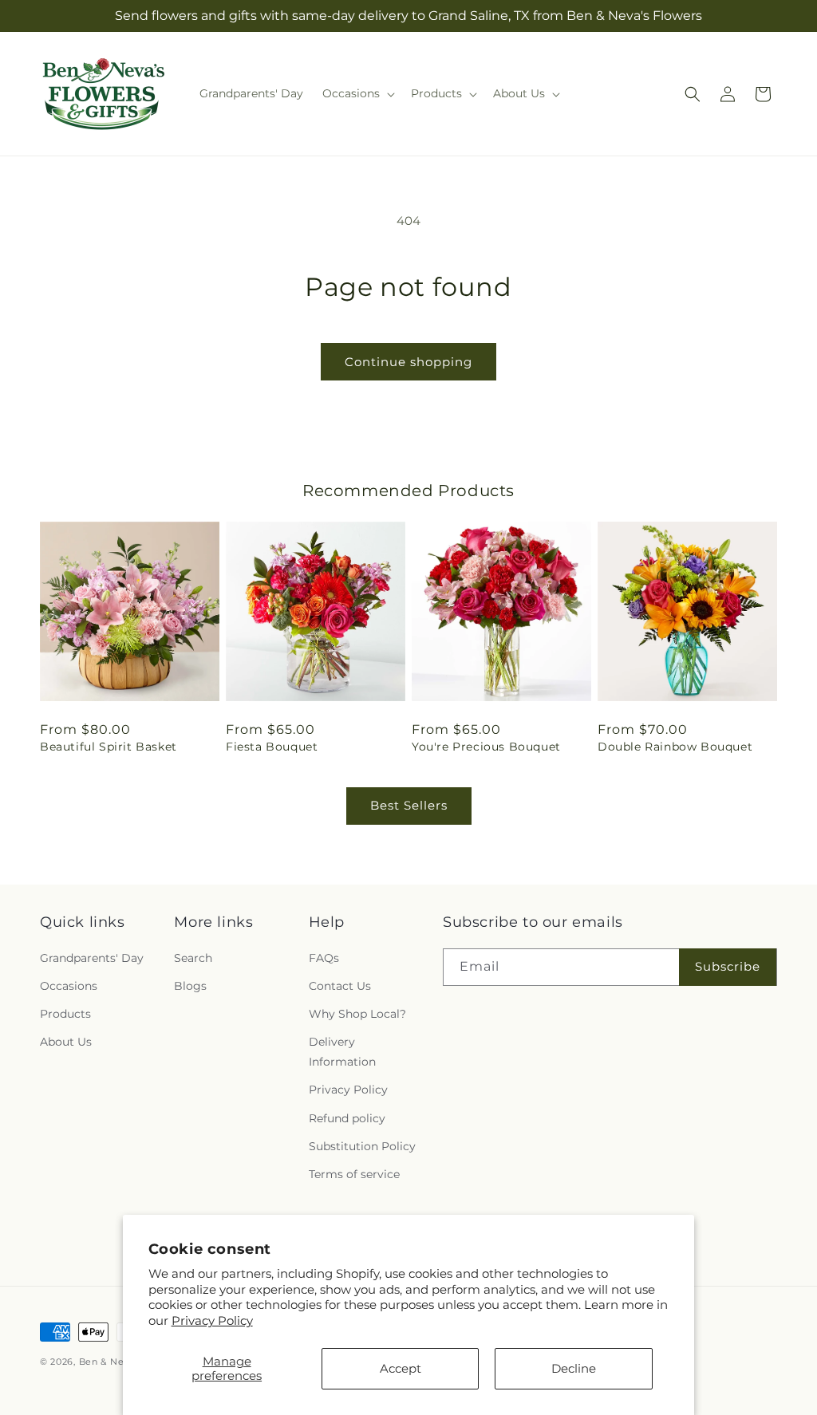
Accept (400, 1368)
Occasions (68, 986)
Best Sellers (409, 805)
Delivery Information (342, 1052)
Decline (573, 1368)
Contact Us (340, 986)
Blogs (190, 986)
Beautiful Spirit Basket (108, 746)
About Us (66, 1042)
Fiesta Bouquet (272, 746)
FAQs (324, 958)
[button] (357, 93)
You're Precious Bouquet (486, 746)
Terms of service (354, 1174)
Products (65, 1014)
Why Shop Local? (357, 1014)
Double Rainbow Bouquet (675, 746)
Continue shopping (408, 361)
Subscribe (727, 966)
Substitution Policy (362, 1146)
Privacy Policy (212, 1320)
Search (193, 958)
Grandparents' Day (92, 958)
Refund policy (347, 1118)
